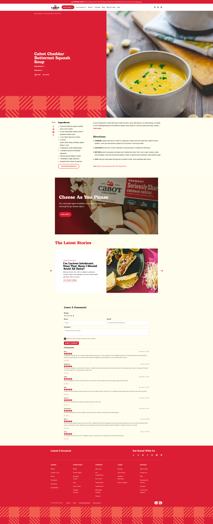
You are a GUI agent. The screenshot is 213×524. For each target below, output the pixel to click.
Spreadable (54, 488)
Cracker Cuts (55, 472)
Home (35, 13)
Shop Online (67, 7)
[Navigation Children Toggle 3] (93, 7)
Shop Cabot (65, 214)
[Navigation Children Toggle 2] (85, 7)
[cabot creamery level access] (158, 503)
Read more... (97, 128)
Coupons (143, 486)
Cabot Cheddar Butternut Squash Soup (52, 13)
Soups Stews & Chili (108, 166)
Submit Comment (71, 343)
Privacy (74, 503)
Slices (53, 476)
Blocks (53, 469)
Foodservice (99, 486)
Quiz (118, 7)
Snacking (54, 484)
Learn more (138, 2)
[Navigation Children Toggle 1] (72, 7)
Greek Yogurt (77, 472)
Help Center (144, 469)
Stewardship (99, 482)
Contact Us (143, 472)
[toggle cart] (161, 7)
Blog (103, 7)
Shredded (54, 480)
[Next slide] (162, 271)
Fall (117, 166)
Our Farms (98, 479)
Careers (97, 496)
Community (121, 472)
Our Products (80, 7)
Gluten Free (122, 166)
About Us (98, 469)
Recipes (97, 7)
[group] (69, 316)
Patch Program (122, 482)
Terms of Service (97, 503)
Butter (75, 469)
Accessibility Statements (84, 503)
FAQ (141, 476)
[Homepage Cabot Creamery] (55, 7)
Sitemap (68, 503)
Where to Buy (110, 7)
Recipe (99, 166)
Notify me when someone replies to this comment (80, 339)
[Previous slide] (51, 271)
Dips (74, 482)
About (90, 7)
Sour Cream (77, 486)
